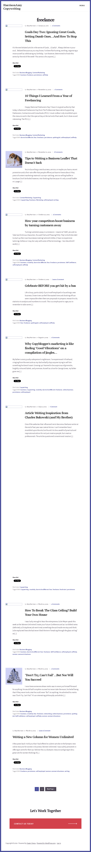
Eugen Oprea (31, 843)
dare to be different (27, 137)
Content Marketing (38, 72)
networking (48, 714)
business (23, 75)
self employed (65, 137)
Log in (59, 843)
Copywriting (37, 197)
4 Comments (55, 604)
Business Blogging (26, 72)
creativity (30, 262)
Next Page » (50, 789)
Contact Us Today (24, 824)
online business (68, 390)
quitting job (56, 137)
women (15, 654)
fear (35, 137)
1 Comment (53, 407)
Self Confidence (71, 262)
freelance (30, 75)
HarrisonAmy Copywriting (12, 6)
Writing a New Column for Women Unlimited (43, 737)
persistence (38, 75)
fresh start (63, 589)
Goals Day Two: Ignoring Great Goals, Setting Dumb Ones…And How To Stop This (51, 36)
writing (56, 200)
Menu (82, 5)
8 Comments (58, 152)
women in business (24, 654)
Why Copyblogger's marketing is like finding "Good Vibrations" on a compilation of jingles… (49, 348)
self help (45, 75)
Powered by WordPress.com (46, 843)
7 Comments (58, 89)
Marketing (39, 200)
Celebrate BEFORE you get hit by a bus (50, 286)
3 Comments (57, 214)
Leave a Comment (58, 279)
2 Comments (56, 26)
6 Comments (55, 337)
